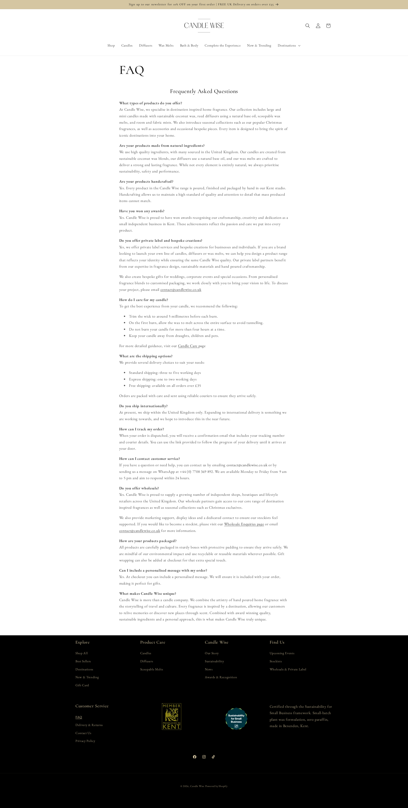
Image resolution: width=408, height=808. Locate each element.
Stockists (276, 661)
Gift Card (82, 685)
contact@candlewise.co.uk (180, 289)
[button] (289, 46)
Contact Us (83, 733)
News (209, 669)
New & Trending (87, 677)
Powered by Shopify (216, 786)
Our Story (212, 653)
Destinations (84, 669)
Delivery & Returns (89, 725)
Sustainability (214, 661)
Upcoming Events (282, 653)
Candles (146, 653)
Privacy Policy (85, 741)
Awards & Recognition (221, 677)
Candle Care (188, 345)
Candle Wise (197, 786)
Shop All (81, 653)
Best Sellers (83, 661)
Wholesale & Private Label (288, 669)
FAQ (78, 717)
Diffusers (146, 661)
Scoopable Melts (151, 669)
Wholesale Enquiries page (244, 523)
